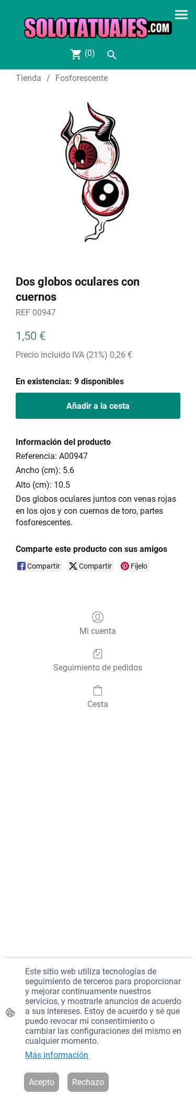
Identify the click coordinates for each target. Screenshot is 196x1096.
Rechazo (88, 1082)
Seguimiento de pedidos (97, 668)
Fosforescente (81, 78)
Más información (56, 1055)
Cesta (97, 704)
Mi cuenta (97, 631)
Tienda (28, 78)
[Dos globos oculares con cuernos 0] (98, 177)
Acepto (41, 1082)
